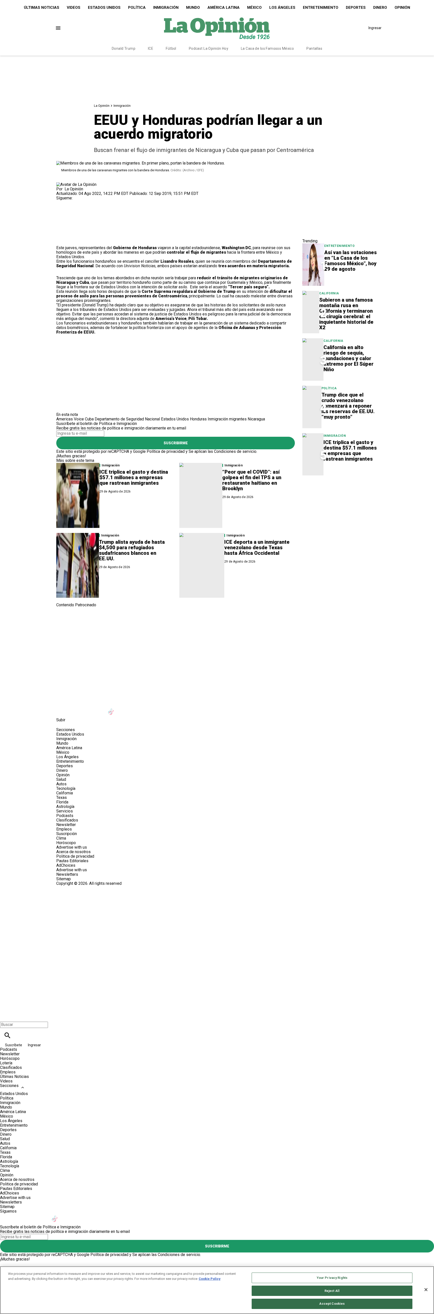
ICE (150, 48)
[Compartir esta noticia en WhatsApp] (62, 213)
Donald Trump (123, 48)
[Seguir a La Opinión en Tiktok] (111, 708)
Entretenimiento (320, 7)
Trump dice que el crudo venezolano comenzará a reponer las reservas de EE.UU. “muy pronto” (348, 406)
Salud (61, 779)
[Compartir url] (62, 240)
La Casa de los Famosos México (267, 48)
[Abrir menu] (58, 28)
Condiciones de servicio (235, 451)
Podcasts (64, 815)
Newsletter (66, 824)
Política (137, 7)
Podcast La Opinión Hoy (208, 48)
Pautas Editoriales (72, 860)
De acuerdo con (125, 265)
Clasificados (67, 820)
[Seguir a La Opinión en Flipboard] (136, 708)
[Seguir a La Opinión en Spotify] (161, 708)
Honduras (198, 419)
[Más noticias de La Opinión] (76, 184)
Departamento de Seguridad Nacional (127, 419)
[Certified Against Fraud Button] (74, 888)
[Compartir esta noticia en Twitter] (87, 213)
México (254, 7)
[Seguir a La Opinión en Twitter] (75, 202)
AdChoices (65, 865)
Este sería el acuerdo (230, 287)
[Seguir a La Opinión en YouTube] (99, 708)
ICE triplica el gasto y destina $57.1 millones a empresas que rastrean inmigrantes (133, 477)
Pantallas (314, 48)
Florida (62, 802)
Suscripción (66, 833)
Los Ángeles (282, 7)
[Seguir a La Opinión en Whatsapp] (148, 708)
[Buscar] (7, 1035)
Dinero (380, 7)
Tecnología (65, 788)
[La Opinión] (216, 28)
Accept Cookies (332, 1303)
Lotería (6, 1063)
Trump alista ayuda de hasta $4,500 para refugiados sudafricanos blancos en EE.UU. (132, 550)
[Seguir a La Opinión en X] (75, 708)
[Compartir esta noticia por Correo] (98, 213)
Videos (73, 7)
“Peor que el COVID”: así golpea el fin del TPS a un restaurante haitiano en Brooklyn (251, 480)
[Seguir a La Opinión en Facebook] (62, 202)
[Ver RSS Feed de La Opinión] (172, 708)
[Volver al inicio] (217, 904)
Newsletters (67, 874)
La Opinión (102, 105)
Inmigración (166, 7)
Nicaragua (256, 419)
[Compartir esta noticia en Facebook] (75, 213)
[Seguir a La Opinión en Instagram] (86, 202)
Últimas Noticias (41, 7)
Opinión (402, 7)
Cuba (89, 419)
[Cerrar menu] (5, 1016)
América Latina (223, 7)
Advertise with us (71, 847)
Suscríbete (14, 1045)
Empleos (64, 829)
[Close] (425, 1289)
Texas (61, 797)
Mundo (193, 7)
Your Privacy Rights (332, 1278)
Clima (61, 838)
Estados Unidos (104, 7)
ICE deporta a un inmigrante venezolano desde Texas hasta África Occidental (257, 547)
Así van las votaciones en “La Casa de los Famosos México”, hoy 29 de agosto (350, 260)
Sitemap (63, 879)
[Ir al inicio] (217, 628)
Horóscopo (66, 842)
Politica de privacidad (75, 856)
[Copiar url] (68, 228)
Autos (61, 784)
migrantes (238, 419)
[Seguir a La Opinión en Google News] (124, 708)
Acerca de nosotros (73, 851)
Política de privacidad (166, 451)
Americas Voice (70, 419)
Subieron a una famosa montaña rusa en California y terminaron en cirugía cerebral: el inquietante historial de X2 (346, 314)
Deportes (356, 7)
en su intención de (174, 293)
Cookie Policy (210, 1279)
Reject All (332, 1291)
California (329, 293)
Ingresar (375, 28)
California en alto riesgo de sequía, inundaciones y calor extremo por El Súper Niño (348, 358)
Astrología (65, 806)
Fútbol (171, 48)
